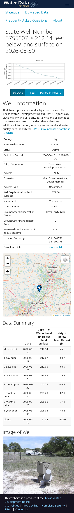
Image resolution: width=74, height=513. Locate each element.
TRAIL (8, 509)
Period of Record (50, 92)
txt (60, 247)
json (56, 247)
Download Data (36, 12)
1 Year (31, 92)
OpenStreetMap (65, 315)
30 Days (18, 92)
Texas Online (30, 505)
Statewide (12, 12)
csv (51, 247)
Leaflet (56, 315)
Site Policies (12, 505)
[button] (39, 288)
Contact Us (22, 509)
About (57, 20)
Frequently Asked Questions (26, 20)
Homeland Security (53, 505)
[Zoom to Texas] (7, 271)
